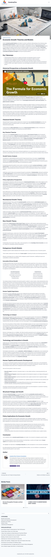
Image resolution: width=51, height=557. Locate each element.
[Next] (48, 495)
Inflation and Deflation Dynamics (43, 474)
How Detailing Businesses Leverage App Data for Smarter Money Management (17, 544)
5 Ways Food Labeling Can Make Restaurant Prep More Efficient (14, 533)
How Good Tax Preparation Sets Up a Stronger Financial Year (13, 535)
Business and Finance (7, 37)
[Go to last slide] (3, 495)
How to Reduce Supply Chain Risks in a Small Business (12, 546)
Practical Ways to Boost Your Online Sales (9, 531)
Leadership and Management (7, 524)
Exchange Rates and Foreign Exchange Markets (10, 474)
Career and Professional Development (8, 520)
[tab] (23, 507)
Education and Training (5, 521)
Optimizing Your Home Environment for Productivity (11, 538)
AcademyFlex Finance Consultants (18, 456)
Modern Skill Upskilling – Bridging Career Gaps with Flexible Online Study (15, 540)
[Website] (19, 466)
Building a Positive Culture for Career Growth (10, 536)
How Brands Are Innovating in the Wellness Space (11, 542)
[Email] (17, 466)
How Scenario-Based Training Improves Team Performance (13, 529)
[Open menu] (49, 2)
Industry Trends (4, 523)
